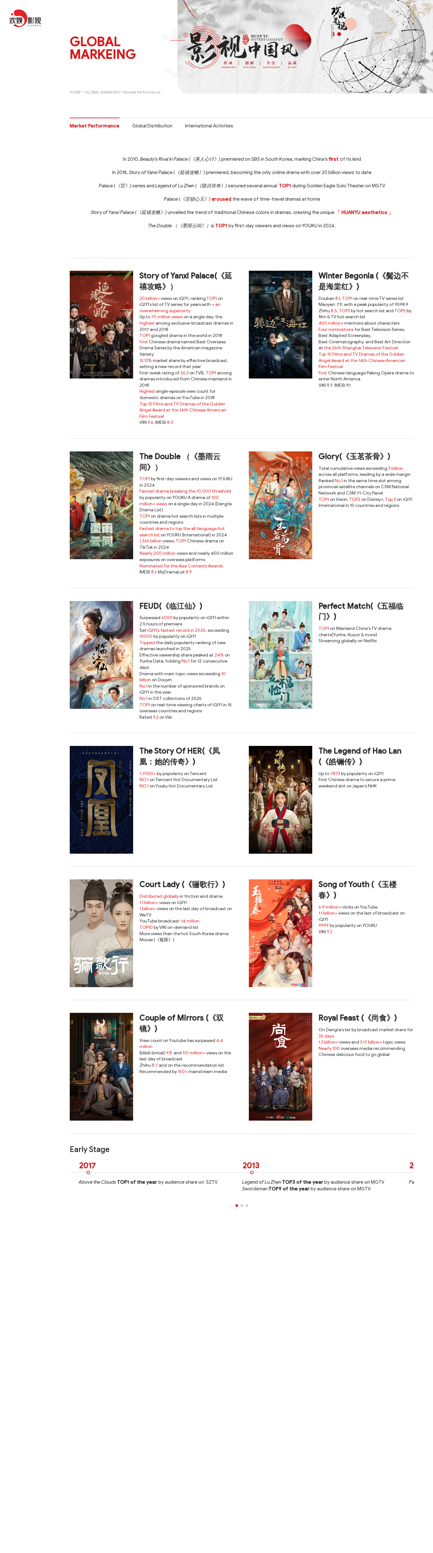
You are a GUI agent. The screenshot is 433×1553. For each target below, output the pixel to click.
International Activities (209, 126)
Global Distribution (152, 126)
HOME (75, 92)
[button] (237, 1205)
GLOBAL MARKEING (102, 92)
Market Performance (142, 92)
